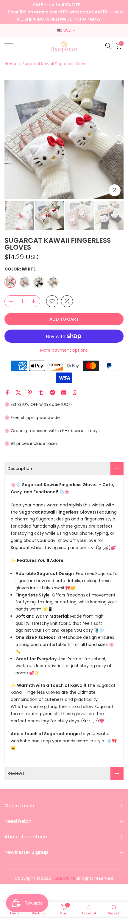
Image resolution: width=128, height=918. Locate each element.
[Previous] (8, 139)
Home (10, 64)
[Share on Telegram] (52, 392)
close (118, 12)
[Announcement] (57, 12)
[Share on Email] (63, 392)
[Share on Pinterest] (29, 392)
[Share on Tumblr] (41, 392)
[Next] (119, 139)
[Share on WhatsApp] (75, 392)
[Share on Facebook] (7, 392)
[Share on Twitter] (18, 392)
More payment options (64, 350)
